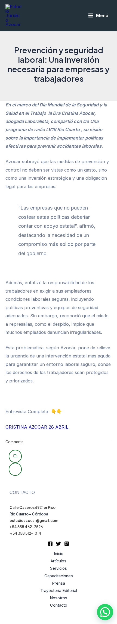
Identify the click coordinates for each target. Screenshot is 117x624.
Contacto (58, 605)
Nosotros (58, 598)
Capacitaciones (58, 576)
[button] (105, 612)
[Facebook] (50, 543)
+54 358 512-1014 (25, 533)
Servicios (58, 568)
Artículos (58, 561)
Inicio (58, 553)
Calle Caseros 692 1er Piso (33, 507)
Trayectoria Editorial (58, 590)
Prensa (58, 583)
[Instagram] (66, 543)
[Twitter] (58, 543)
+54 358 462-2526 (26, 526)
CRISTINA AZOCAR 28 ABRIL (36, 427)
